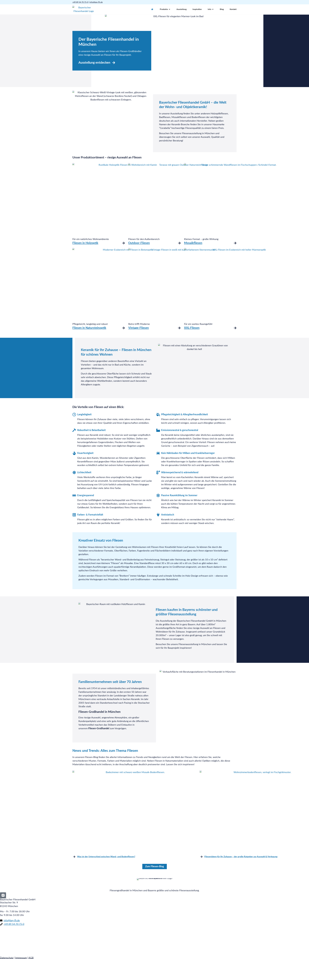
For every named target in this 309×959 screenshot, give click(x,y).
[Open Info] (213, 9)
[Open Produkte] (169, 9)
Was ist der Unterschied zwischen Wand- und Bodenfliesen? (106, 857)
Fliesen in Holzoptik (85, 243)
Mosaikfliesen (193, 243)
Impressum (21, 958)
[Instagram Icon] (3, 895)
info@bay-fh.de (96, 2)
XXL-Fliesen (192, 328)
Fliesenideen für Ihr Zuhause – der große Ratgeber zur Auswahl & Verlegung (240, 857)
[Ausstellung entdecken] (113, 62)
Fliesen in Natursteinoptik (89, 328)
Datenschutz (6, 958)
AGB (31, 958)
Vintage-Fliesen (138, 328)
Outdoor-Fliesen (139, 243)
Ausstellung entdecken (94, 62)
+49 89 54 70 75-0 (80, 2)
